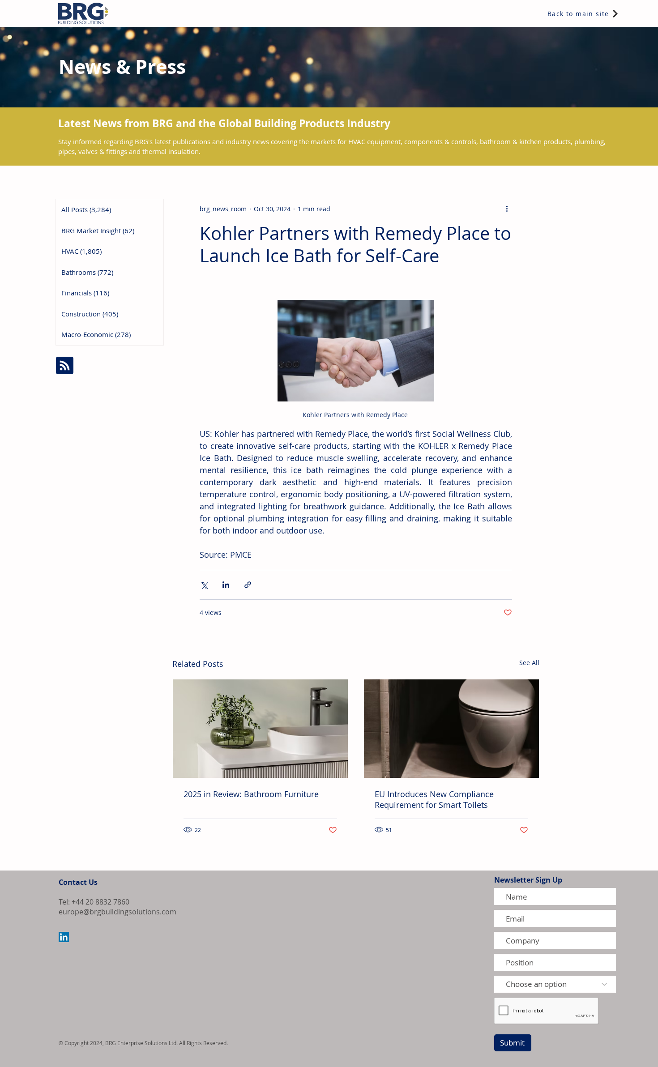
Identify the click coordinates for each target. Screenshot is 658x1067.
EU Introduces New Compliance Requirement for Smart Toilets (434, 799)
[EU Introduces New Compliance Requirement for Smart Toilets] (451, 728)
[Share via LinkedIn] (226, 584)
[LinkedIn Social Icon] (64, 937)
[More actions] (506, 208)
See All (529, 662)
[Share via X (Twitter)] (204, 584)
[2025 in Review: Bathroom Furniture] (260, 728)
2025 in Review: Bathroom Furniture (251, 794)
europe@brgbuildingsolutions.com (117, 912)
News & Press (122, 66)
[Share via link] (248, 584)
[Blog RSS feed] (64, 366)
